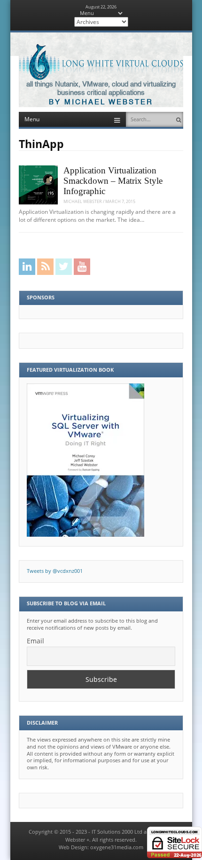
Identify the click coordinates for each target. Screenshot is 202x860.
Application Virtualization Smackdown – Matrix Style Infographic (113, 181)
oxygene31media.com (116, 847)
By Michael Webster (101, 102)
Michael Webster (82, 201)
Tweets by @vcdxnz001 (55, 571)
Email (35, 640)
